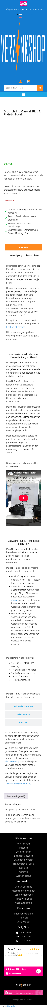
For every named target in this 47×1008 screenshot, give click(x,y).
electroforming (12, 761)
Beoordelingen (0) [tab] (16, 796)
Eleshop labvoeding (15, 327)
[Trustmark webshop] (23, 994)
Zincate (15, 600)
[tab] (23, 247)
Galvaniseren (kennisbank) (18, 783)
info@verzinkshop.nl (15, 9)
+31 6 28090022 (33, 9)
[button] (23, 94)
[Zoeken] (40, 88)
